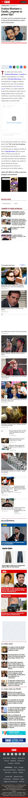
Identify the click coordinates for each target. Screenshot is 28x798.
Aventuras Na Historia (9, 770)
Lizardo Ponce (10, 151)
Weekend (13, 761)
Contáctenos (7, 779)
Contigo (21, 767)
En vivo (24, 2)
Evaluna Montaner (11, 74)
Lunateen (10, 763)
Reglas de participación (11, 781)
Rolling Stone (21, 770)
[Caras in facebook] (8, 754)
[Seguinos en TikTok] (16, 754)
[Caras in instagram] (4, 754)
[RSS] (20, 754)
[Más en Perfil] (10, 521)
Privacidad (16, 779)
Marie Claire (21, 758)
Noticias (14, 758)
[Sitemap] (24, 754)
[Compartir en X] (14, 67)
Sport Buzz (8, 772)
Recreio (15, 772)
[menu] (2, 2)
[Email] (25, 67)
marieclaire (14, 548)
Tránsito (21, 781)
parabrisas (14, 596)
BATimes (17, 763)
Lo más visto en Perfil (11, 689)
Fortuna (6, 761)
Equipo (22, 779)
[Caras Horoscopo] (14, 742)
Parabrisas (21, 761)
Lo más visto (7, 643)
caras (14, 572)
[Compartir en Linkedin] (21, 67)
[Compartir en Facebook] (10, 67)
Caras (15, 767)
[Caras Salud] (14, 734)
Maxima (21, 772)
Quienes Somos (18, 776)
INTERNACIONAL (5, 5)
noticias (14, 525)
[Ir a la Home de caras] (7, 3)
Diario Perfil (6, 758)
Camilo (15, 203)
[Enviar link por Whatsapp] (17, 67)
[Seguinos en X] (12, 754)
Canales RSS (8, 776)
